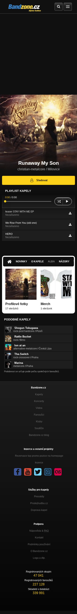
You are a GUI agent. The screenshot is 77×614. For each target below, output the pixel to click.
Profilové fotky (16, 304)
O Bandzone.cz (39, 551)
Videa (39, 408)
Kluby (39, 421)
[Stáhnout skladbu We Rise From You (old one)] (70, 224)
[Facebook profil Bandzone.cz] (17, 472)
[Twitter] (37, 472)
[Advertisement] (38, 54)
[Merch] (56, 284)
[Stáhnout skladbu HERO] (70, 235)
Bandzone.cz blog (39, 435)
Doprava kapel (39, 510)
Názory (64, 261)
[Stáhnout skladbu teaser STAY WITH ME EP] (70, 213)
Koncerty (39, 401)
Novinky (21, 261)
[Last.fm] (58, 472)
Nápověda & (39, 530)
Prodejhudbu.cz (39, 503)
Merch (45, 304)
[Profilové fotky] (21, 284)
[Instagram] (48, 472)
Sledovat (41, 180)
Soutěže (39, 428)
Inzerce (39, 462)
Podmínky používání (39, 544)
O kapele (37, 261)
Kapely (39, 394)
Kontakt (39, 537)
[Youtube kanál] (27, 472)
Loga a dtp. (39, 557)
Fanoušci (39, 414)
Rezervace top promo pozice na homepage (39, 455)
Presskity (39, 496)
